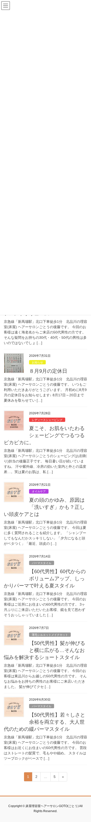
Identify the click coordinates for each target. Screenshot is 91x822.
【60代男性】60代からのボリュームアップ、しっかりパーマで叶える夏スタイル (45, 578)
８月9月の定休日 (48, 371)
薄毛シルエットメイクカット (50, 634)
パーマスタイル (41, 563)
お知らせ (37, 362)
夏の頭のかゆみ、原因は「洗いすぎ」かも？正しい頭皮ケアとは (44, 507)
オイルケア (39, 491)
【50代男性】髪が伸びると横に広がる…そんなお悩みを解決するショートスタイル (44, 650)
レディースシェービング (47, 419)
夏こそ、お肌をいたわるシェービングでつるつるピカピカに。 (44, 435)
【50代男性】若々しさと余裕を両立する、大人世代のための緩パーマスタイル (44, 722)
